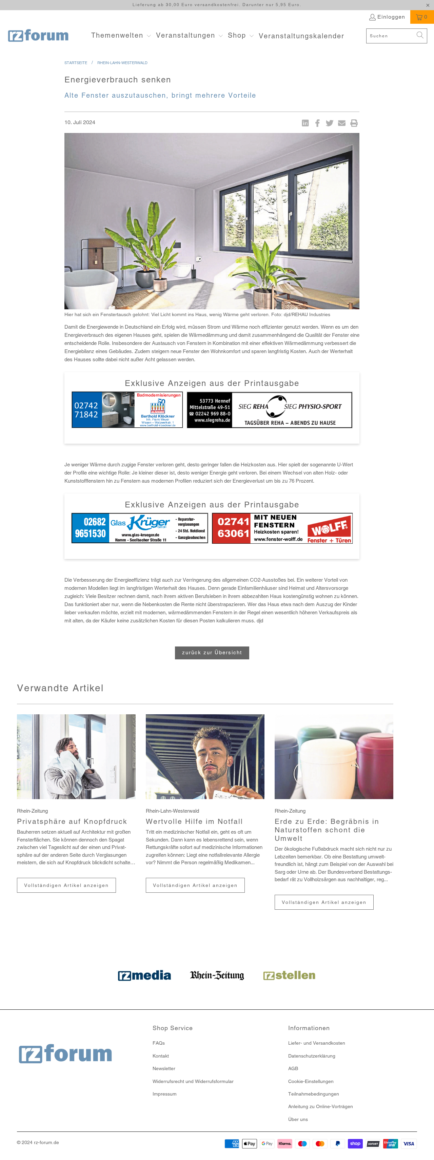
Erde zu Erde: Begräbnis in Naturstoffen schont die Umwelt (327, 830)
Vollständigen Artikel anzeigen (66, 885)
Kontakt (161, 1056)
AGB (293, 1068)
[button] (121, 36)
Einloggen (391, 17)
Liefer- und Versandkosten (316, 1043)
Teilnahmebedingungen (313, 1094)
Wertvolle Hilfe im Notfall (194, 821)
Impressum (165, 1094)
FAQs (159, 1043)
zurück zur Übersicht (212, 652)
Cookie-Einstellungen (311, 1081)
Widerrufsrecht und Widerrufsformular (193, 1081)
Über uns (298, 1119)
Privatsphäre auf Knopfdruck (72, 821)
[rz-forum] (38, 35)
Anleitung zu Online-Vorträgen (320, 1106)
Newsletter (164, 1068)
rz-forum (43, 1142)
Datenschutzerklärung (311, 1056)
